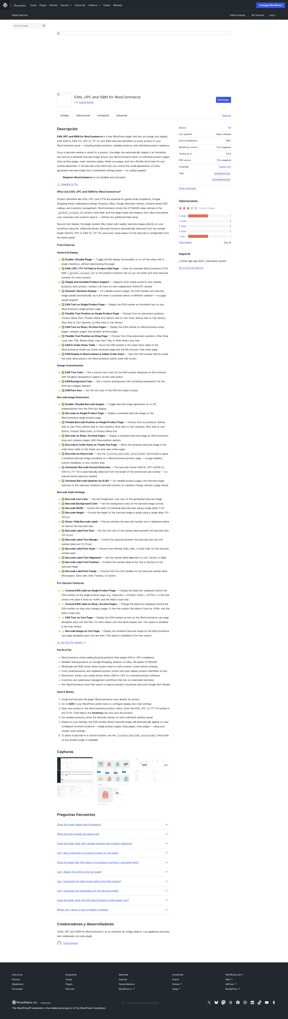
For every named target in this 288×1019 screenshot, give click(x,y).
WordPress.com (235, 974)
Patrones (69, 989)
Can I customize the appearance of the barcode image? (88, 890)
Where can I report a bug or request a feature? (82, 909)
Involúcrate (177, 974)
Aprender (123, 974)
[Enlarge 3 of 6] (127, 761)
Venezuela (45, 1003)
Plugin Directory (20, 15)
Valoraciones (83, 115)
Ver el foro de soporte (191, 267)
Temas (68, 979)
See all (227, 242)
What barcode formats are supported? (78, 834)
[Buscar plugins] (44, 26)
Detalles (64, 115)
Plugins (68, 984)
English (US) (225, 166)
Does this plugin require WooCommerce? (79, 824)
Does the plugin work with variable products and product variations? (94, 843)
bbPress (231, 984)
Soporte (226, 115)
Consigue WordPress (270, 5)
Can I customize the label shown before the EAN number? (89, 881)
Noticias (16, 979)
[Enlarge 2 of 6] (89, 789)
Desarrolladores (127, 984)
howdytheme (86, 102)
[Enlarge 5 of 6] (166, 761)
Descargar (223, 99)
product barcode (222, 174)
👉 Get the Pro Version (71, 642)
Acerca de (17, 974)
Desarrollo (121, 115)
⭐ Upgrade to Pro (67, 184)
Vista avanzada (187, 188)
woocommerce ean (221, 180)
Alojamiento (18, 984)
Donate (177, 984)
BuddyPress (233, 989)
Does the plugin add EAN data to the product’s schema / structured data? (98, 862)
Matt (229, 979)
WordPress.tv (127, 989)
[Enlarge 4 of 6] (127, 788)
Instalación (103, 115)
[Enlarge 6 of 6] (166, 773)
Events (175, 979)
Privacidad (17, 989)
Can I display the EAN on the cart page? (79, 872)
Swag (176, 989)
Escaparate (71, 974)
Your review (185, 242)
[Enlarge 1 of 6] (89, 761)
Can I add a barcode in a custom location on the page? (87, 853)
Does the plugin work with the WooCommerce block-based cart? (93, 900)
